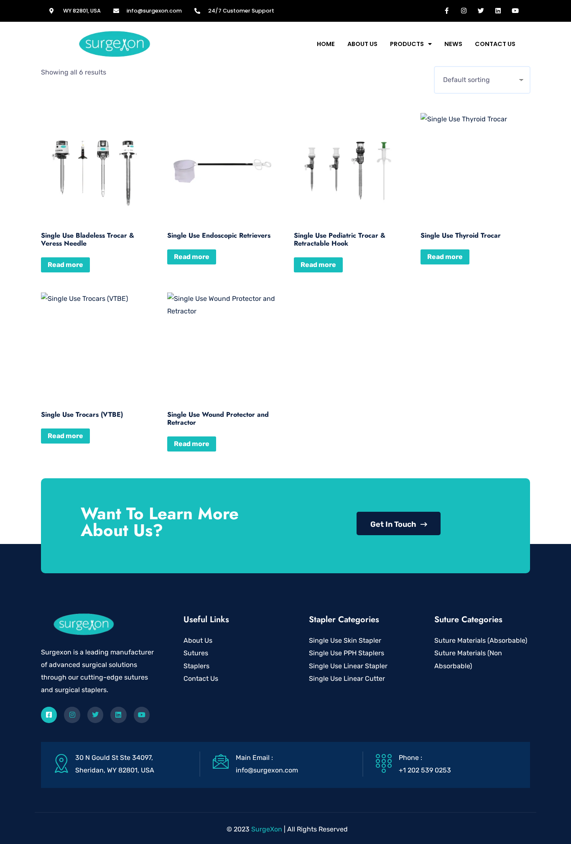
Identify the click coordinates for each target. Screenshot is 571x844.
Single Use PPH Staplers (346, 653)
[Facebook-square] (49, 715)
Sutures (196, 653)
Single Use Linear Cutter (347, 678)
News (453, 44)
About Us (362, 44)
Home (326, 44)
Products (407, 44)
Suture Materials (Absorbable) (480, 640)
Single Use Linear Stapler (348, 666)
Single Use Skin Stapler (345, 640)
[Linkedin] (498, 10)
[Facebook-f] (447, 10)
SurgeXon (266, 829)
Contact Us (495, 44)
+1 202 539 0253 (425, 770)
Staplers (196, 666)
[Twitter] (481, 10)
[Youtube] (515, 10)
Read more (65, 265)
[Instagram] (464, 10)
